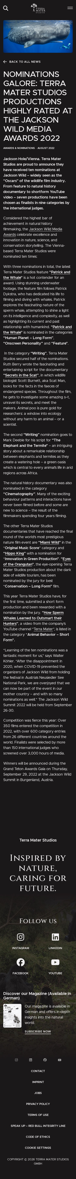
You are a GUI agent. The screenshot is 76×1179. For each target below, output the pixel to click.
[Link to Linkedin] (30, 1060)
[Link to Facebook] (45, 1060)
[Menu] (70, 8)
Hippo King (14, 553)
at (35, 375)
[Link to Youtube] (59, 1060)
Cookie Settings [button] (38, 1148)
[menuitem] (5, 8)
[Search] (5, 8)
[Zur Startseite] (38, 8)
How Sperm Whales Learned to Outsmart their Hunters (33, 618)
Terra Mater (43, 629)
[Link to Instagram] (16, 1060)
